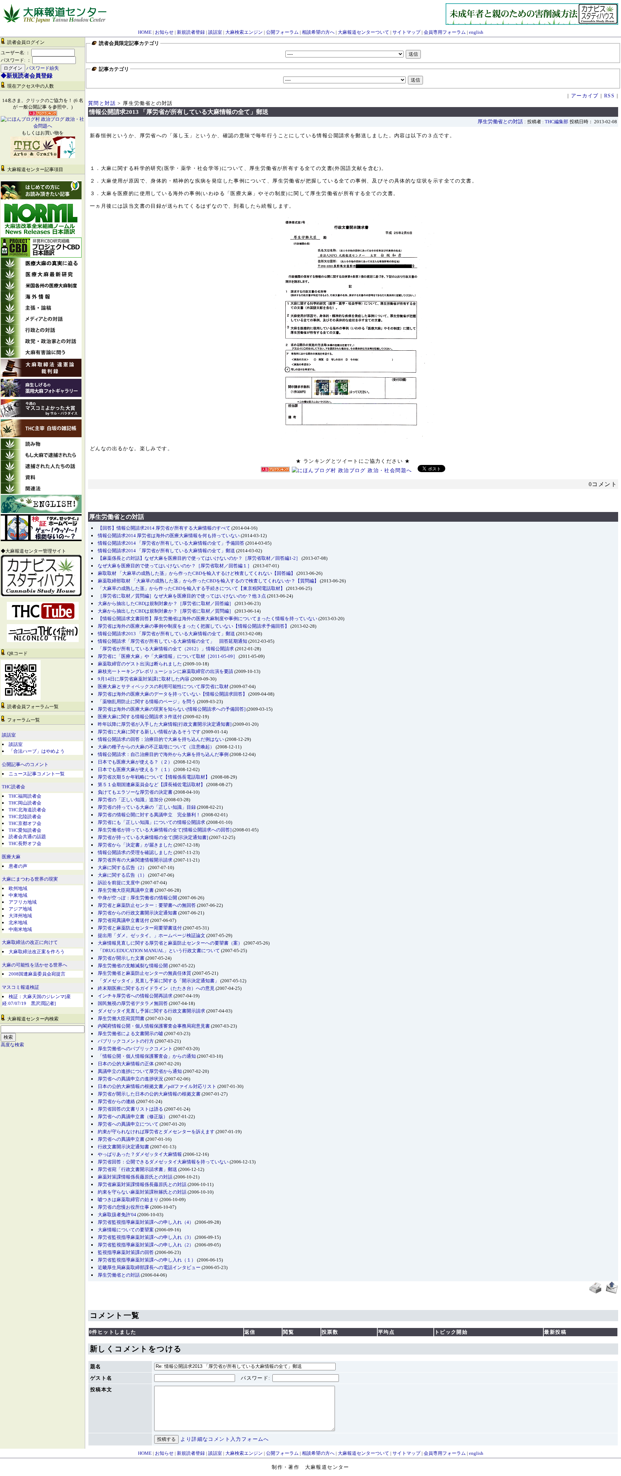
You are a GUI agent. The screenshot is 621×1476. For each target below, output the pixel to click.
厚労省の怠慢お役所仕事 (123, 1207)
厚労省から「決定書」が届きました (135, 845)
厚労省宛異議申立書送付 (123, 920)
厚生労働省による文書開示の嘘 (130, 1033)
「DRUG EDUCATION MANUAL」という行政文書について (159, 950)
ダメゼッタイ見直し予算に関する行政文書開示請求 (151, 1011)
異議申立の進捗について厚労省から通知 (140, 1071)
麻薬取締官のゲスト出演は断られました (140, 663)
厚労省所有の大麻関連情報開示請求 (135, 860)
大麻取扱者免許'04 (117, 1214)
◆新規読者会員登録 (26, 76)
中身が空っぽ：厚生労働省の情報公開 (137, 897)
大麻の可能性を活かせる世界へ (34, 965)
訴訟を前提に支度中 (119, 882)
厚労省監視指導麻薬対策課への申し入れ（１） (147, 1260)
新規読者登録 (191, 32)
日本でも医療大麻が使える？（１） (135, 769)
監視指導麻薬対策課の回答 (126, 1252)
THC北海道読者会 (27, 809)
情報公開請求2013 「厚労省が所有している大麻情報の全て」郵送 (166, 633)
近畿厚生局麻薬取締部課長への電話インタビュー (149, 1267)
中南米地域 (20, 929)
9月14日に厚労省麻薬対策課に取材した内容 (143, 679)
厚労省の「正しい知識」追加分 (130, 799)
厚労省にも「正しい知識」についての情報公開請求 (151, 822)
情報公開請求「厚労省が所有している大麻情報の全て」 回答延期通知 (172, 641)
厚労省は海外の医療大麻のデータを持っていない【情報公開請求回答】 (172, 694)
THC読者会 (13, 786)
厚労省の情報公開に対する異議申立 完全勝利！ (149, 814)
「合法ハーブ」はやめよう (37, 751)
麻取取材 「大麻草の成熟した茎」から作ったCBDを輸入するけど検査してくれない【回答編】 (196, 573)
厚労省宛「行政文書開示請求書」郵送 (137, 1169)
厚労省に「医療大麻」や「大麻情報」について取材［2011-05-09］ (168, 656)
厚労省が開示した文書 (121, 958)
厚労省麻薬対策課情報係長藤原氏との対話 (142, 1184)
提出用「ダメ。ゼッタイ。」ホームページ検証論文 (151, 935)
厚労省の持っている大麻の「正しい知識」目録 (147, 807)
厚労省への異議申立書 (121, 1139)
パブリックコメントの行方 (126, 1041)
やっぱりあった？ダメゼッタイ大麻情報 (140, 1154)
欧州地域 (18, 888)
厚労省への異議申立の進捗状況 (130, 1078)
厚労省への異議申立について (128, 1124)
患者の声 (18, 866)
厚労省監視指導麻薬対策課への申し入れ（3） (146, 1237)
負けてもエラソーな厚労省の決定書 (135, 792)
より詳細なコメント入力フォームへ (224, 1439)
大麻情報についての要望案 (126, 1229)
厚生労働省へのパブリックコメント (135, 1048)
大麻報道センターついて (363, 32)
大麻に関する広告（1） (122, 875)
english (476, 32)
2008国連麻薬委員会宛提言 (37, 974)
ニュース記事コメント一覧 (37, 773)
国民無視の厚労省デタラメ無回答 (133, 1003)
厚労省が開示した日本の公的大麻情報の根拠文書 (149, 1094)
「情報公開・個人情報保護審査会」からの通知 (147, 1056)
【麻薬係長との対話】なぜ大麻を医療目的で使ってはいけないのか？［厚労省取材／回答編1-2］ (199, 558)
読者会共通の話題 (27, 836)
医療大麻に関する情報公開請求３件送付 (140, 716)
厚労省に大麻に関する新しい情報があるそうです (149, 731)
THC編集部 (556, 121)
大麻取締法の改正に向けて (30, 942)
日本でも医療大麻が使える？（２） (135, 762)
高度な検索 (12, 1044)
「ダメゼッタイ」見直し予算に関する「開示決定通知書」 (158, 980)
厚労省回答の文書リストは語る (130, 1109)
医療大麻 (11, 856)
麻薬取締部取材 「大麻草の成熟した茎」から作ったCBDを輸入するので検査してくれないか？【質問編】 (208, 581)
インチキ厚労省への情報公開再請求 (135, 995)
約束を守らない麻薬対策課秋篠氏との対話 (142, 1192)
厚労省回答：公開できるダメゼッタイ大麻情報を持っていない (163, 1161)
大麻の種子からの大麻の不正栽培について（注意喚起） (156, 746)
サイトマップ (406, 32)
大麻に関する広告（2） (122, 867)
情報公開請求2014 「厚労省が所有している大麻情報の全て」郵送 (166, 550)
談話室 (215, 32)
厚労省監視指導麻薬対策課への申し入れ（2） (146, 1244)
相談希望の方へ (318, 32)
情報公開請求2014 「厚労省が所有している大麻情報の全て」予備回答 (171, 543)
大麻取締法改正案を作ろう (37, 951)
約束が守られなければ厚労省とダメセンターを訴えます (156, 1131)
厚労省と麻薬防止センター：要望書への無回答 (147, 905)
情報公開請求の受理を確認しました (135, 852)
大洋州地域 (20, 915)
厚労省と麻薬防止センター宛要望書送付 (140, 928)
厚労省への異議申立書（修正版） (133, 1116)
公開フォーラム (282, 32)
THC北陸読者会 (25, 816)
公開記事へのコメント (25, 764)
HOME (145, 32)
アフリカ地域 (23, 902)
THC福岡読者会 (25, 796)
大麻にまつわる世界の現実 (30, 879)
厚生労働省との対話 (500, 121)
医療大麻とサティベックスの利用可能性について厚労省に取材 (163, 686)
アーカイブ (585, 95)
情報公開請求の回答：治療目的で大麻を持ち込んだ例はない (161, 739)
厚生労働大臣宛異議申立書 (126, 890)
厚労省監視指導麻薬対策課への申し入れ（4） (146, 1222)
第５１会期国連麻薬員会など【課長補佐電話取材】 (151, 784)
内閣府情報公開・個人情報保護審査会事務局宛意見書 (154, 1026)
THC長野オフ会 (25, 843)
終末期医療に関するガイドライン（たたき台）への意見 (156, 988)
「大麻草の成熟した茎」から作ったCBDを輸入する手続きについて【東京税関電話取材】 (191, 588)
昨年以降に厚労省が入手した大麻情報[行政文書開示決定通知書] (164, 724)
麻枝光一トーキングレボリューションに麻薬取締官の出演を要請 (165, 671)
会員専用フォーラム (445, 32)
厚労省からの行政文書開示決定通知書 (137, 912)
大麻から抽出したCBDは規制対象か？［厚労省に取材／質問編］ (166, 611)
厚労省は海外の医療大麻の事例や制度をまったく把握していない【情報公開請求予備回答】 (193, 626)
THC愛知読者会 (25, 830)
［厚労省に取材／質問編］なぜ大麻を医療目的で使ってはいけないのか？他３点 (182, 596)
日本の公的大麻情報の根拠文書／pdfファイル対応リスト (157, 1086)
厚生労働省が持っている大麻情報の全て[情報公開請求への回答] (164, 829)
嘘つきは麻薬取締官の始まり (128, 1199)
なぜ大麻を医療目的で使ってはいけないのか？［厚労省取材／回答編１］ (175, 565)
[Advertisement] (353, 496)
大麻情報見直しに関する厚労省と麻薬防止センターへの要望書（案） (170, 943)
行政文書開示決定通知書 (123, 1146)
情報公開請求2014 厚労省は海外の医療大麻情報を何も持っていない (169, 535)
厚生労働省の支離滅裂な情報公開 (133, 965)
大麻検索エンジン (244, 32)
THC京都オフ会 (25, 823)
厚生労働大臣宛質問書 (121, 1018)
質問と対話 (102, 103)
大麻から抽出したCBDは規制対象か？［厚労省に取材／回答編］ (166, 603)
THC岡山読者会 (25, 803)
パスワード (254, 1378)
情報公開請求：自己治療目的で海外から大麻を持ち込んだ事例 (163, 754)
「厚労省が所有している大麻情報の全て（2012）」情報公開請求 (166, 648)
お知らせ (164, 32)
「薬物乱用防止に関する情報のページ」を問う (147, 701)
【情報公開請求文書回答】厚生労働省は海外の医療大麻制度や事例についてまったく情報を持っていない (207, 618)
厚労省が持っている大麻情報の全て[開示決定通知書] (153, 837)
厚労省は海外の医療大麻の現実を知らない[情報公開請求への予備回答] (171, 709)
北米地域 (18, 922)
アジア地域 (20, 909)
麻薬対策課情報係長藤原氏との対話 (135, 1177)
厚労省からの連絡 (116, 1101)
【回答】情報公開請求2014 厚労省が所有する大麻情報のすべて (164, 528)
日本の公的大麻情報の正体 (126, 1063)
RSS (609, 95)
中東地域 (18, 895)
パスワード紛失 (42, 68)
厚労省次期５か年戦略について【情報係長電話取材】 (154, 777)
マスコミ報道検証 (20, 987)
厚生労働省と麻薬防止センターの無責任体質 (144, 973)
